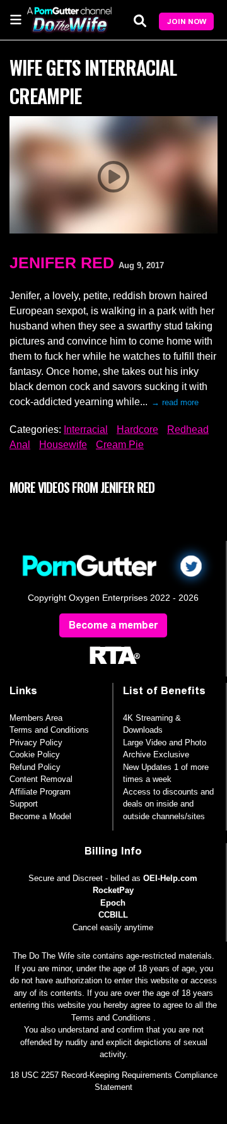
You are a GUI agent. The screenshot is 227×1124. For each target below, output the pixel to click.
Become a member (113, 625)
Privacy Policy (35, 742)
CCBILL (113, 915)
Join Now (186, 21)
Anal (19, 444)
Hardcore (137, 429)
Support (23, 803)
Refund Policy (35, 767)
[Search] (140, 20)
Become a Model (40, 816)
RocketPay (113, 890)
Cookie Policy (34, 754)
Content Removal (41, 779)
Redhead (188, 429)
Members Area (35, 718)
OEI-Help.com (170, 878)
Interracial (86, 429)
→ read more (175, 402)
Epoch (112, 903)
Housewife (63, 444)
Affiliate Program (40, 791)
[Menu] (15, 19)
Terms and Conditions (49, 730)
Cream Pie (120, 444)
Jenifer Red (61, 262)
